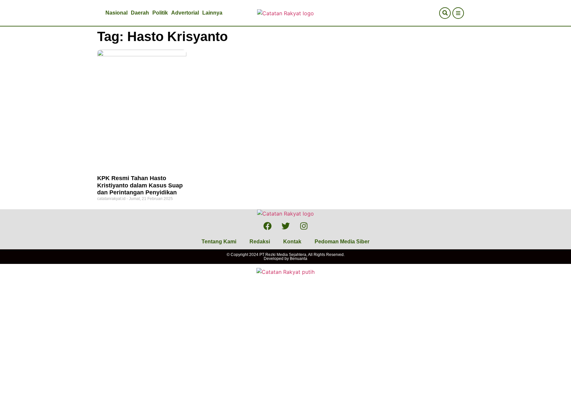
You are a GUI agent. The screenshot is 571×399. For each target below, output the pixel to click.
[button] (445, 13)
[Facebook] (267, 226)
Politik (160, 13)
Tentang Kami (219, 241)
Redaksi (259, 241)
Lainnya (212, 13)
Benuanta (298, 258)
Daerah (140, 13)
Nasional (116, 13)
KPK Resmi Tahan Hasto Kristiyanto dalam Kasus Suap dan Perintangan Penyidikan (140, 185)
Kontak (292, 241)
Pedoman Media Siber (342, 241)
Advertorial (185, 13)
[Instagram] (303, 226)
